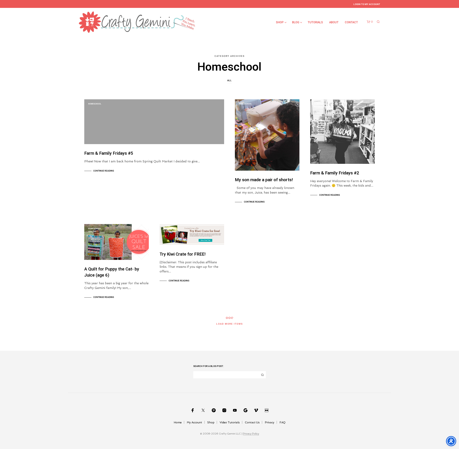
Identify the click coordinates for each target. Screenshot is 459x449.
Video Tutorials (230, 422)
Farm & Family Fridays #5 (108, 153)
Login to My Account (366, 4)
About (334, 22)
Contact (351, 22)
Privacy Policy (251, 433)
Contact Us (252, 422)
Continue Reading (103, 170)
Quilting (92, 231)
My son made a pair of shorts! (264, 180)
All (229, 80)
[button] (370, 22)
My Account (194, 422)
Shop (280, 22)
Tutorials (315, 22)
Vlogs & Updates (322, 107)
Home (178, 422)
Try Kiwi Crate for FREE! (182, 254)
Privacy (269, 422)
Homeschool (94, 104)
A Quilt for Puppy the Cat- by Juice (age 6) (111, 272)
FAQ (282, 422)
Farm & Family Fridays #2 (334, 173)
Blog (295, 22)
